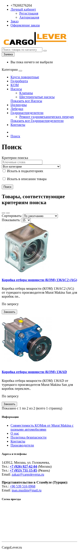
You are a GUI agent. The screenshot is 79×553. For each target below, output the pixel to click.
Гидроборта (19, 81)
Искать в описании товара (26, 179)
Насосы (16, 89)
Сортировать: (12, 216)
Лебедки (17, 109)
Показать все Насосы (26, 101)
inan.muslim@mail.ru (26, 490)
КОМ (15, 85)
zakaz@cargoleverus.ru (28, 474)
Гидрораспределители (27, 113)
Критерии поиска (15, 158)
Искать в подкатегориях (24, 171)
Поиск (15, 136)
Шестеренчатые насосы (37, 97)
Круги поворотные (25, 77)
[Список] (3, 213)
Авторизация (29, 17)
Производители (22, 445)
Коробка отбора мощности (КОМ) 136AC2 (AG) (39, 280)
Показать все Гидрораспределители (37, 121)
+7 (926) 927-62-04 (23, 466)
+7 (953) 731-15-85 (23, 470)
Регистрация (28, 13)
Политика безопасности (29, 437)
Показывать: (11, 220)
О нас (15, 433)
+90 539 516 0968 (22, 486)
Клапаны (26, 93)
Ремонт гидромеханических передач (46, 117)
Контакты (18, 125)
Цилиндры (19, 105)
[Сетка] (8, 213)
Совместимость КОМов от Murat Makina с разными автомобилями (42, 427)
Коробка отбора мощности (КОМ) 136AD (34, 372)
